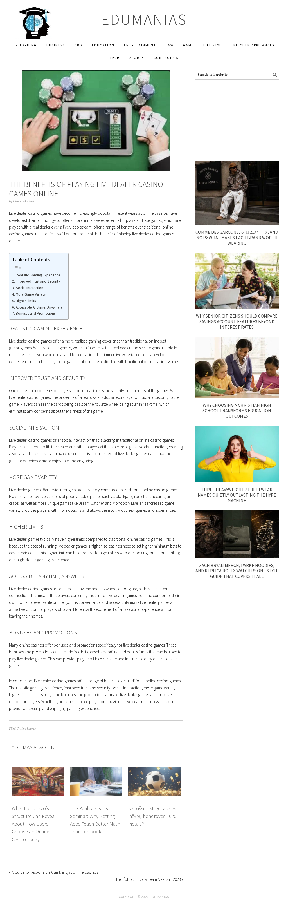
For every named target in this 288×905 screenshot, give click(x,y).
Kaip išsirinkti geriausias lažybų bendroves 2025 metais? (152, 816)
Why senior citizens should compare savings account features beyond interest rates (237, 321)
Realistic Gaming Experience (38, 275)
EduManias (144, 19)
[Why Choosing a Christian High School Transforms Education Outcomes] (237, 396)
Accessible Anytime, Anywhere (39, 307)
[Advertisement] (237, 120)
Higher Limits (26, 300)
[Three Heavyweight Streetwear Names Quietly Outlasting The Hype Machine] (237, 480)
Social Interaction (29, 287)
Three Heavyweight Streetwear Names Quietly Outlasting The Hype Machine (237, 495)
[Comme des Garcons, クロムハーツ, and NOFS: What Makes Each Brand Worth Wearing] (237, 223)
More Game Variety (31, 294)
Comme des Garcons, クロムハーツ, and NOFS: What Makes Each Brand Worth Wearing (236, 237)
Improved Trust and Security (38, 281)
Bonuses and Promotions (35, 313)
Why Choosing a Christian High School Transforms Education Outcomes (236, 410)
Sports (31, 728)
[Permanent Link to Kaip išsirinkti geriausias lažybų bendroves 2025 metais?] (154, 770)
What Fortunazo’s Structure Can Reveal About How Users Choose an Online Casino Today (34, 824)
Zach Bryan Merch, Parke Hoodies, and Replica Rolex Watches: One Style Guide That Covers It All (236, 570)
